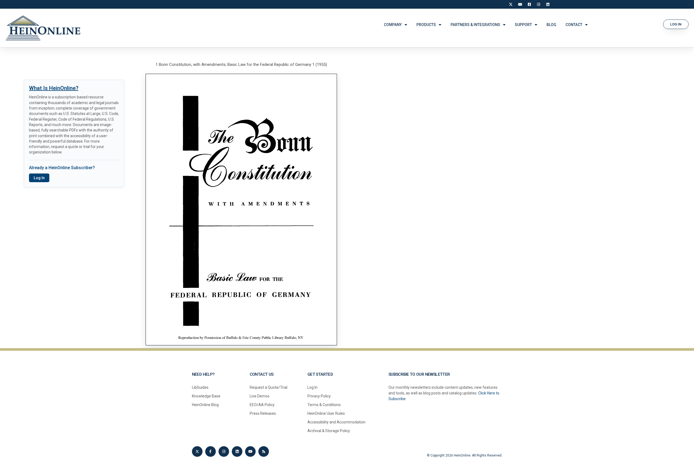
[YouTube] (520, 4)
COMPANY (393, 25)
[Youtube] (250, 451)
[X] (510, 4)
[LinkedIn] (547, 4)
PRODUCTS (426, 25)
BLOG (551, 25)
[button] (676, 24)
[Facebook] (529, 4)
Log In (39, 178)
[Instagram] (538, 4)
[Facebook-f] (210, 451)
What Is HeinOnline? (53, 88)
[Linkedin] (237, 451)
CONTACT (574, 25)
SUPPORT (523, 25)
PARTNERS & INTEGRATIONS (475, 25)
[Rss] (263, 451)
